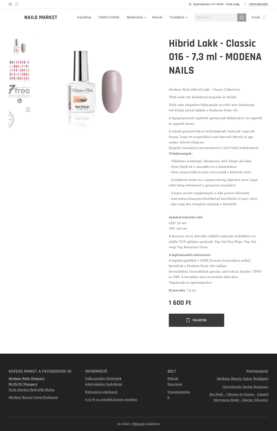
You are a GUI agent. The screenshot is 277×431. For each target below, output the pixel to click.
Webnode (138, 424)
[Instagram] (16, 4)
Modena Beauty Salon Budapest (33, 397)
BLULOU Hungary (23, 384)
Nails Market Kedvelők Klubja (32, 390)
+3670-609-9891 (258, 4)
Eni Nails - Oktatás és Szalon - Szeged (238, 394)
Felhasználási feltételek (103, 378)
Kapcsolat (174, 384)
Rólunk (172, 378)
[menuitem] (85, 17)
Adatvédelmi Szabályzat (103, 384)
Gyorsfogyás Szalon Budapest (245, 387)
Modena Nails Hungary (27, 378)
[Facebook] (10, 4)
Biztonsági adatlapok (101, 392)
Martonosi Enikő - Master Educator (241, 400)
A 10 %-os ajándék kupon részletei (111, 399)
